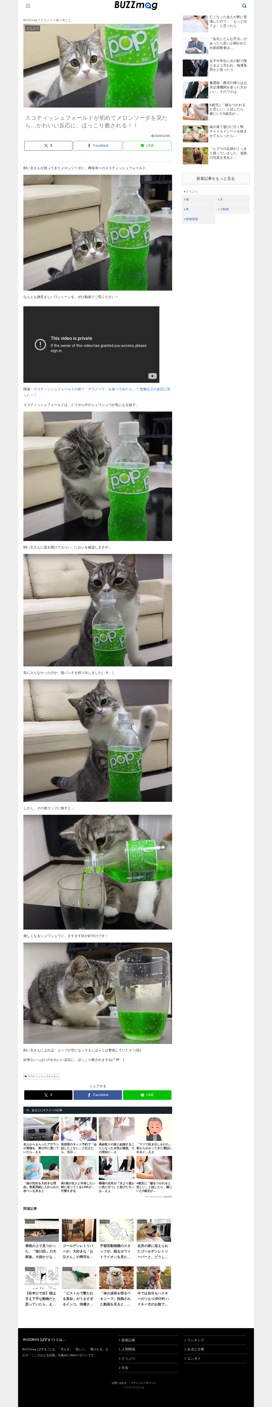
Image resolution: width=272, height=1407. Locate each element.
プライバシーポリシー (143, 1382)
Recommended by (154, 1196)
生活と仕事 (195, 1349)
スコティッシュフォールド (43, 1076)
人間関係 (128, 1349)
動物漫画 (192, 219)
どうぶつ (192, 191)
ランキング (195, 1340)
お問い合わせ (119, 1382)
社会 (125, 1367)
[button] (16, 942)
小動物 (224, 209)
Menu (28, 5)
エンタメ (194, 1358)
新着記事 (128, 1340)
